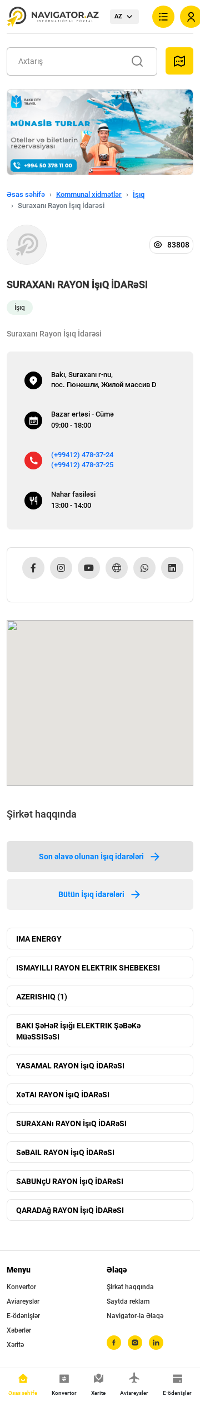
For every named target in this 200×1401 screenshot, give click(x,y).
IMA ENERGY (39, 938)
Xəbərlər (19, 1330)
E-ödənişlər (23, 1316)
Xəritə (15, 1345)
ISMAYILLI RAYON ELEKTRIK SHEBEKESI (88, 967)
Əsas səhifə (26, 194)
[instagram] (135, 1342)
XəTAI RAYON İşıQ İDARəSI (62, 1094)
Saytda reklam (128, 1301)
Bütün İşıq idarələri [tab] (91, 894)
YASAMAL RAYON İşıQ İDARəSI (70, 1065)
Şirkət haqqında (130, 1287)
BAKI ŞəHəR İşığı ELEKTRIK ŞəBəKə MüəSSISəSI (78, 1031)
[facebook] (114, 1342)
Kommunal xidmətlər (89, 194)
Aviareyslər (23, 1301)
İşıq (138, 194)
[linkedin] (156, 1342)
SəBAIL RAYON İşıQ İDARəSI (65, 1152)
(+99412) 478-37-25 (82, 465)
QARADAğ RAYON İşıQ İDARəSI (70, 1210)
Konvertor (21, 1287)
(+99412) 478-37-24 (82, 455)
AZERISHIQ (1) (41, 996)
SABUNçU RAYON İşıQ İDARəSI (69, 1181)
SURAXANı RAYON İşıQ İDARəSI (71, 1123)
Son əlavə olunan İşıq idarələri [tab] (91, 856)
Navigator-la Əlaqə (135, 1316)
